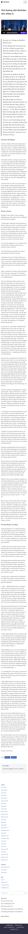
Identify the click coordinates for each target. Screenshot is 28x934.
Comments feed (5, 885)
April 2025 (4, 795)
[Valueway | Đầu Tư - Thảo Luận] (5, 2)
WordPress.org (5, 887)
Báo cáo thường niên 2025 (7, 903)
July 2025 (3, 793)
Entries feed (4, 882)
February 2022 (5, 835)
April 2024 (4, 809)
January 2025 (4, 801)
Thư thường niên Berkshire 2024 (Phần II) (11, 911)
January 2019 (4, 849)
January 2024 (4, 814)
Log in (2, 879)
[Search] (25, 893)
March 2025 (4, 798)
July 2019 (3, 846)
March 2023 (4, 827)
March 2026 (4, 790)
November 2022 (5, 830)
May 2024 (3, 806)
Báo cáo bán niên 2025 (7, 906)
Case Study (4, 869)
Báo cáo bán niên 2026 (7, 901)
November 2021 (5, 838)
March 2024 (4, 811)
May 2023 (3, 822)
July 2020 (3, 843)
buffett (7, 757)
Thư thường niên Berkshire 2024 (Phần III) (12, 909)
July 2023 (3, 819)
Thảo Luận (4, 872)
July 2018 (3, 852)
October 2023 (4, 817)
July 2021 (3, 841)
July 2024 (3, 803)
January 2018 (4, 854)
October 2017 (4, 857)
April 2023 (4, 825)
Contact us (14, 929)
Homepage (9, 925)
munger (14, 757)
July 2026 (3, 787)
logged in (11, 768)
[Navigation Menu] (25, 2)
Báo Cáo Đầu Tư (5, 867)
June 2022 (3, 833)
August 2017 (4, 860)
